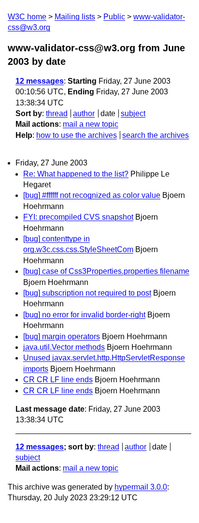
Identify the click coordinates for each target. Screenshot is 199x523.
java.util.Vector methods (64, 347)
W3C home (27, 17)
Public (114, 17)
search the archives (155, 135)
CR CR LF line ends (58, 379)
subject (133, 113)
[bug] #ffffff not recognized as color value (91, 195)
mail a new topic (90, 124)
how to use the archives (76, 135)
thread (57, 113)
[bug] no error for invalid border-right (84, 315)
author (84, 113)
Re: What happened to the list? (75, 174)
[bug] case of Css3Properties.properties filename (106, 271)
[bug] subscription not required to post (87, 293)
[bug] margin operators (61, 336)
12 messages (39, 81)
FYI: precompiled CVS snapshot (78, 217)
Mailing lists (75, 17)
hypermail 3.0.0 (140, 487)
